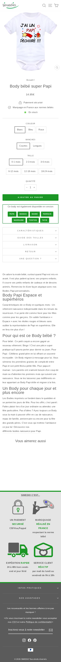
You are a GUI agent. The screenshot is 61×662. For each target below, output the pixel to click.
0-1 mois (16, 162)
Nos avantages (29, 598)
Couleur (30, 123)
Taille (30, 156)
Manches (30, 140)
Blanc (20, 129)
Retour (30, 251)
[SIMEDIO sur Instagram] (24, 640)
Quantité (30, 181)
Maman (23, 214)
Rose (41, 129)
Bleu (30, 129)
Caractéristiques (30, 231)
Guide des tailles (30, 238)
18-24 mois (47, 171)
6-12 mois (13, 171)
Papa (12, 214)
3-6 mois (45, 162)
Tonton (33, 220)
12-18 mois (30, 171)
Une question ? (30, 259)
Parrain (47, 214)
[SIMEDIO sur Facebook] (29, 640)
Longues (37, 146)
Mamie (35, 214)
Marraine (19, 220)
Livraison (30, 245)
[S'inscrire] (51, 630)
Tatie (44, 220)
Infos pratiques (30, 588)
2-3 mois (30, 162)
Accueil (29, 80)
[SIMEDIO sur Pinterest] (35, 640)
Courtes (23, 146)
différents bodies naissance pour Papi (22, 431)
